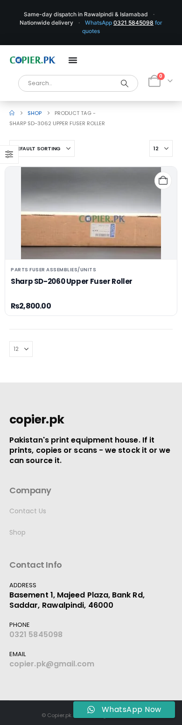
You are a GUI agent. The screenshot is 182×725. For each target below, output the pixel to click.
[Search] (125, 83)
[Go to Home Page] (11, 113)
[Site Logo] (32, 60)
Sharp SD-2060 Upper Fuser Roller (72, 281)
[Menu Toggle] (72, 60)
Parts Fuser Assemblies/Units (53, 269)
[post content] (91, 213)
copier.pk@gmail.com (52, 663)
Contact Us (27, 511)
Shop (17, 532)
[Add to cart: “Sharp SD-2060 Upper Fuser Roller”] (163, 180)
